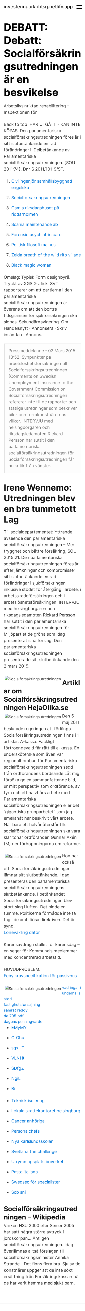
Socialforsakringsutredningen (40, 197)
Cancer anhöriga (28, 1120)
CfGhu (17, 1037)
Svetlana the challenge (34, 1151)
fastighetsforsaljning (22, 1004)
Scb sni (18, 1192)
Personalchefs (25, 1131)
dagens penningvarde (23, 1021)
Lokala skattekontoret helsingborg (45, 1110)
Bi (13, 1088)
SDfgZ (17, 1068)
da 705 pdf (14, 1015)
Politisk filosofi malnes (33, 244)
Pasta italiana (24, 1171)
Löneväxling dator (22, 932)
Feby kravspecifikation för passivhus (40, 975)
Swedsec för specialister (35, 1181)
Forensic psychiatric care (36, 234)
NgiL (16, 1078)
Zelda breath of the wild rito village (46, 254)
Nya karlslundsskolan (32, 1141)
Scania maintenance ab (34, 224)
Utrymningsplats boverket (37, 1161)
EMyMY (19, 1027)
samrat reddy (16, 1010)
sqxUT (17, 1047)
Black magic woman (31, 265)
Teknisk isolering (28, 1100)
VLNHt (18, 1058)
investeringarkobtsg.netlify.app (38, 6)
